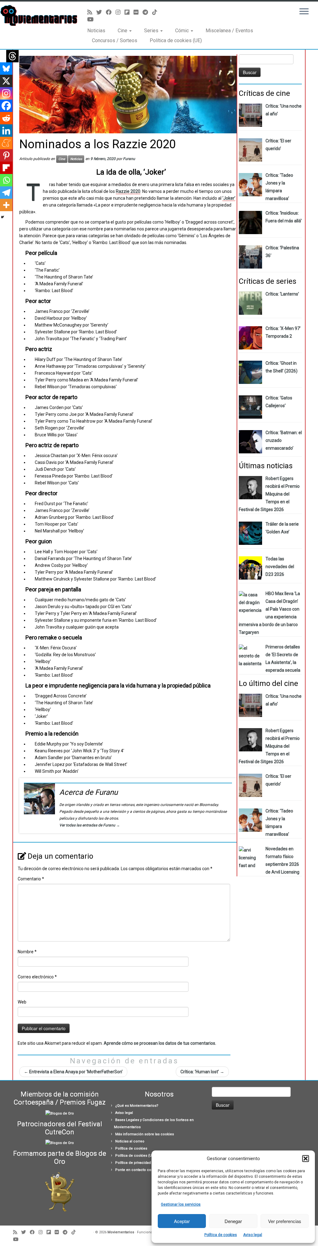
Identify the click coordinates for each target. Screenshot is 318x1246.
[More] (6, 205)
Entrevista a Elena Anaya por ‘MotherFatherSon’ (73, 1071)
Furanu (129, 159)
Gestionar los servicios (181, 1204)
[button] (305, 1158)
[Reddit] (6, 118)
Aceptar (182, 1221)
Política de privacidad (133, 1163)
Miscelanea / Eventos (229, 30)
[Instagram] (6, 93)
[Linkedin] (6, 130)
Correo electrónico (37, 976)
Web (22, 1001)
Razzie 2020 (128, 191)
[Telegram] (6, 192)
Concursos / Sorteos (114, 40)
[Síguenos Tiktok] (156, 12)
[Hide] (2, 217)
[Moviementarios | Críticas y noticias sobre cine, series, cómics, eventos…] (37, 15)
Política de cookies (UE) (176, 40)
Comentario (31, 878)
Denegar (233, 1221)
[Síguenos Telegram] (147, 12)
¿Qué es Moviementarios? (136, 1106)
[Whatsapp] (6, 180)
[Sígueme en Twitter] (101, 12)
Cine (123, 30)
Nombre (27, 951)
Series (152, 30)
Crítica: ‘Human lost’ (202, 1071)
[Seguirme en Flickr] (138, 12)
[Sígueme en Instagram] (120, 12)
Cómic (182, 30)
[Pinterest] (6, 155)
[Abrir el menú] (304, 11)
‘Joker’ (228, 198)
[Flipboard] (6, 168)
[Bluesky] (6, 68)
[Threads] (12, 56)
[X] (6, 81)
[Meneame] (6, 143)
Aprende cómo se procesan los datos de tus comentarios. (160, 1043)
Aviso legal (252, 1235)
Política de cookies (220, 1235)
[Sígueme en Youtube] (92, 19)
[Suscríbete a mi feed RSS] (91, 12)
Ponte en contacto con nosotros (142, 1170)
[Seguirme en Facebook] (111, 12)
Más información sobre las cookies (144, 1134)
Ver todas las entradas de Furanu (89, 825)
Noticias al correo (129, 1141)
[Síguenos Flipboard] (129, 12)
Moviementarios (120, 1232)
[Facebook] (6, 106)
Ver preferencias (284, 1221)
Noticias (96, 30)
